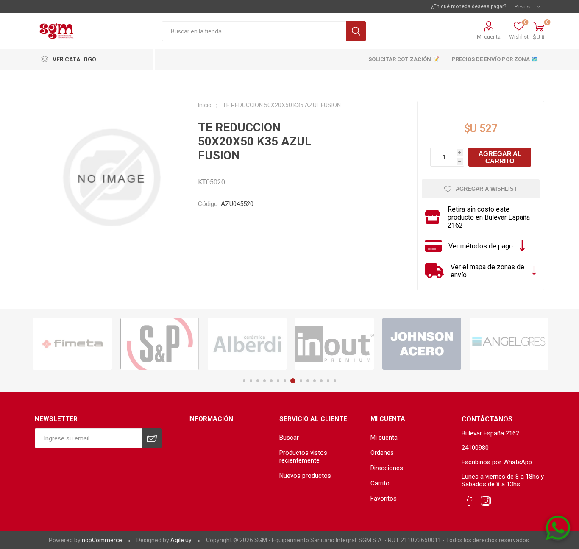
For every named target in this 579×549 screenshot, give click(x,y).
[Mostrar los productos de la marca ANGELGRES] (509, 344)
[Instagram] (486, 501)
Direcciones (386, 468)
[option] (72, 344)
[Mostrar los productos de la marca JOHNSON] (421, 344)
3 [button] (257, 380)
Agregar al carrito (500, 157)
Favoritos (383, 498)
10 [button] (307, 380)
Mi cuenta (489, 36)
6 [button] (278, 380)
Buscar (356, 31)
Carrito (380, 483)
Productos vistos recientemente (303, 456)
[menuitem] (320, 437)
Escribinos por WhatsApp (497, 462)
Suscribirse (152, 438)
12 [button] (321, 380)
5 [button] (271, 380)
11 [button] (314, 380)
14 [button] (335, 380)
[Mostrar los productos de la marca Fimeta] (72, 344)
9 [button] (301, 380)
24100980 (475, 447)
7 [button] (285, 380)
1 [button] (244, 380)
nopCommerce (102, 540)
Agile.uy (181, 540)
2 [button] (251, 380)
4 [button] (264, 380)
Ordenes (382, 453)
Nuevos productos (305, 475)
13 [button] (328, 380)
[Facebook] (469, 501)
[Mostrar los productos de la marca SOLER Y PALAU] (159, 344)
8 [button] (292, 380)
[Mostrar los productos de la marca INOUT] (334, 344)
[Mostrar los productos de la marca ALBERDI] (247, 344)
